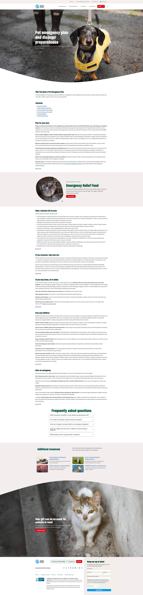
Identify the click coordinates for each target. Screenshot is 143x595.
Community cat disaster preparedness (57, 458)
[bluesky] (72, 567)
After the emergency (42, 116)
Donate (100, 6)
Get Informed (92, 6)
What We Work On (73, 6)
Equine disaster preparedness (59, 466)
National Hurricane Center (49, 304)
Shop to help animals (69, 574)
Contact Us (71, 561)
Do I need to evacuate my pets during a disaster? (66, 420)
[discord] (81, 567)
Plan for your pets (41, 106)
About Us (72, 1)
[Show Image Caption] (142, 66)
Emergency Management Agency (73, 163)
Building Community (45, 574)
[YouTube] (79, 567)
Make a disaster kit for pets (44, 108)
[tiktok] (77, 567)
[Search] (106, 6)
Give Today (71, 196)
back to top (38, 249)
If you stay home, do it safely (44, 112)
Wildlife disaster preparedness (95, 466)
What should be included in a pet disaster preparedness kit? (69, 415)
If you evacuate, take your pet (45, 110)
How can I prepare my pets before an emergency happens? (69, 424)
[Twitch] (63, 567)
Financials (53, 574)
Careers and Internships (58, 561)
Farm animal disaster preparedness (92, 458)
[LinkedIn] (75, 567)
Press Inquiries (95, 1)
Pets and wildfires (41, 114)
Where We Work (62, 6)
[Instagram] (66, 567)
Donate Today (41, 530)
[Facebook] (70, 567)
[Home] (39, 561)
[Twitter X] (68, 567)
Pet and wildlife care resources (82, 1)
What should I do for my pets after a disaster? (65, 435)
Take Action (83, 6)
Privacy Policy (60, 574)
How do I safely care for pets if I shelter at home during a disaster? (68, 429)
